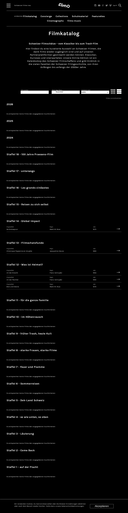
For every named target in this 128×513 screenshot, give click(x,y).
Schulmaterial (80, 16)
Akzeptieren (102, 506)
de (114, 5)
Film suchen (24, 90)
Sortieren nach (86, 90)
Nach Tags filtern (57, 90)
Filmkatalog (30, 16)
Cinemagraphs (55, 20)
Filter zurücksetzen (113, 98)
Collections (62, 16)
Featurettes (98, 16)
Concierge (46, 16)
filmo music (74, 20)
